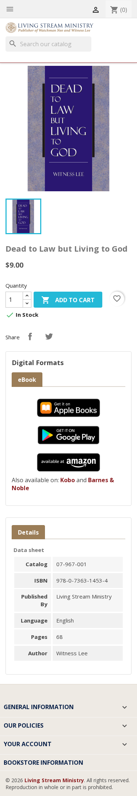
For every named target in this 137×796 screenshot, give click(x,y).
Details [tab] (28, 532)
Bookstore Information (43, 763)
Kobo (67, 480)
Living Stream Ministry (54, 780)
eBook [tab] (27, 380)
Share (30, 336)
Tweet (49, 336)
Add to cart (68, 300)
